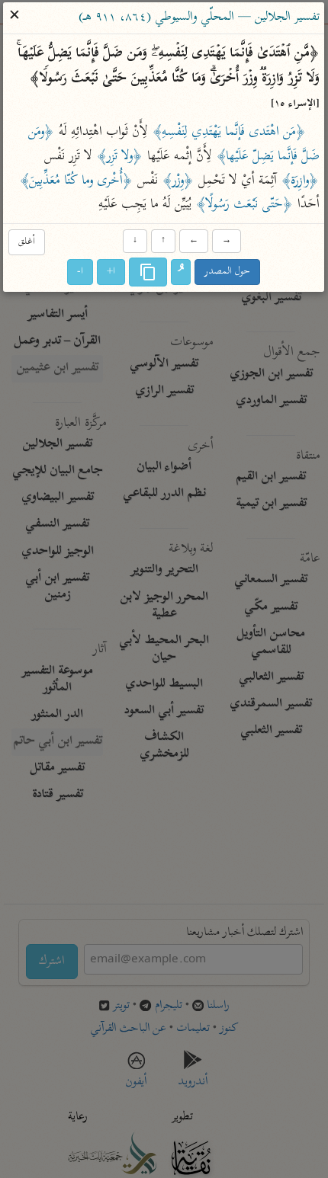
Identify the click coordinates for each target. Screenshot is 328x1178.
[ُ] (181, 273)
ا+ (112, 272)
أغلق (26, 242)
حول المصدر (228, 272)
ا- (81, 272)
